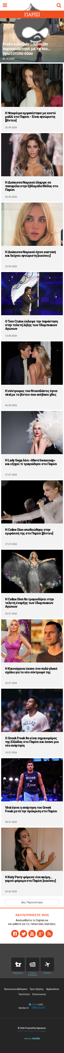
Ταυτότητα (24, 994)
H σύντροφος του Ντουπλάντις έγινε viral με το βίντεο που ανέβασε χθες (31, 393)
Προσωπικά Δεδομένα (15, 989)
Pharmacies (18, 964)
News (32, 964)
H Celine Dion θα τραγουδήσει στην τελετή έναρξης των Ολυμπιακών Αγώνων (29, 602)
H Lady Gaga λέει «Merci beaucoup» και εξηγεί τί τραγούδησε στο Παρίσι (31, 462)
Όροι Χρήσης (37, 989)
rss (49, 933)
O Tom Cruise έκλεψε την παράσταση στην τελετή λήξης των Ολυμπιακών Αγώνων (31, 325)
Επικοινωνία (39, 994)
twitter (23, 933)
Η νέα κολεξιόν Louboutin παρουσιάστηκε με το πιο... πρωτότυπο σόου (26, 49)
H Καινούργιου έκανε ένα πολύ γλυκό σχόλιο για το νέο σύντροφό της (31, 670)
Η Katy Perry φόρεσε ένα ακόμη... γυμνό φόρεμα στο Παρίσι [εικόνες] (30, 879)
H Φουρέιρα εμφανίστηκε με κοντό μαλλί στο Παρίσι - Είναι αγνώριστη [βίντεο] (30, 116)
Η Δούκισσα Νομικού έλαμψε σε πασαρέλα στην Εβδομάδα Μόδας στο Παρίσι (31, 186)
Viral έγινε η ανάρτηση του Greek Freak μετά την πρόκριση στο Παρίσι (31, 809)
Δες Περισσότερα (32, 902)
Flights (47, 964)
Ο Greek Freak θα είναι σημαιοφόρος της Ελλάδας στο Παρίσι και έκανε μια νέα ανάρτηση (31, 741)
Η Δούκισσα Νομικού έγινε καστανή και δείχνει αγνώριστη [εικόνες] (30, 254)
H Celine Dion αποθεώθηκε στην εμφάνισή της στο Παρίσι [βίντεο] (29, 531)
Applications (52, 989)
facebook (15, 933)
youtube (32, 933)
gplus (40, 933)
